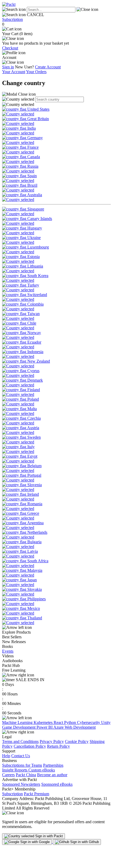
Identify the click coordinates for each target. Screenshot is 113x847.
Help (6, 756)
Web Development (80, 727)
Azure (59, 727)
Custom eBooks (41, 770)
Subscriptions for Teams (22, 765)
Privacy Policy (52, 741)
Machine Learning (18, 722)
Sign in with (48, 836)
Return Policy (58, 746)
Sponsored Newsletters (21, 784)
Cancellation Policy (30, 746)
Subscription (12, 19)
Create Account (48, 67)
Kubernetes (44, 722)
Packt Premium (36, 794)
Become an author (52, 775)
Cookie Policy (77, 741)
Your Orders (36, 71)
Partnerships (53, 765)
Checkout (10, 48)
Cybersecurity (89, 722)
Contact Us (20, 756)
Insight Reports (15, 770)
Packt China (26, 775)
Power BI (45, 727)
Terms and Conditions (20, 741)
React (59, 722)
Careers (8, 775)
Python (70, 722)
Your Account (13, 71)
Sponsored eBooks (57, 784)
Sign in (8, 67)
